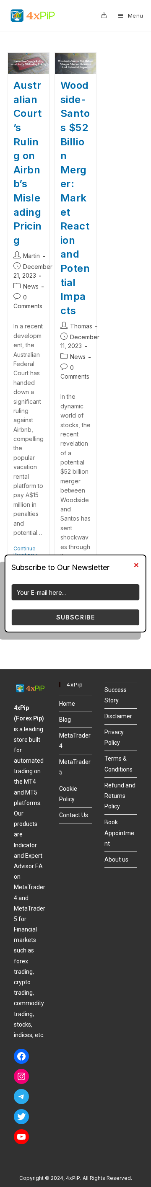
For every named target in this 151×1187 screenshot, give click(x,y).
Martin (31, 255)
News (31, 286)
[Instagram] (21, 1076)
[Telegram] (21, 1096)
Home (67, 703)
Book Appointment (119, 832)
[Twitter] (21, 1116)
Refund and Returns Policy (119, 796)
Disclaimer (118, 716)
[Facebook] (21, 1056)
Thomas (81, 326)
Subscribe (75, 617)
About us (116, 859)
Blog (65, 719)
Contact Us (73, 815)
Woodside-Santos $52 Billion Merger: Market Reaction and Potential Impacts (75, 198)
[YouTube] (21, 1136)
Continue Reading (28, 551)
